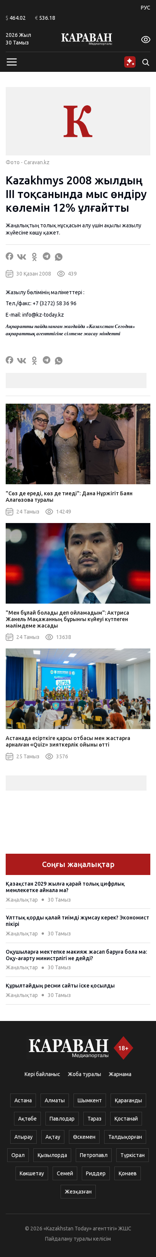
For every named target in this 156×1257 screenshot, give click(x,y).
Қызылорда (52, 1155)
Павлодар (62, 1119)
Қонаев (128, 1173)
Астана (23, 1100)
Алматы (55, 1100)
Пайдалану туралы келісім (78, 1239)
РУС (145, 8)
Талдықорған (125, 1137)
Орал (18, 1155)
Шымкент (90, 1100)
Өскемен (84, 1137)
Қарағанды (128, 1100)
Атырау (23, 1137)
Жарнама (120, 1074)
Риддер (96, 1173)
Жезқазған (78, 1192)
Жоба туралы (84, 1074)
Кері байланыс (42, 1074)
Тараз (94, 1119)
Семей (65, 1173)
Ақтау (52, 1137)
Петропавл (94, 1155)
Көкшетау (32, 1173)
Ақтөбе (27, 1119)
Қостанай (126, 1119)
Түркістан (132, 1155)
